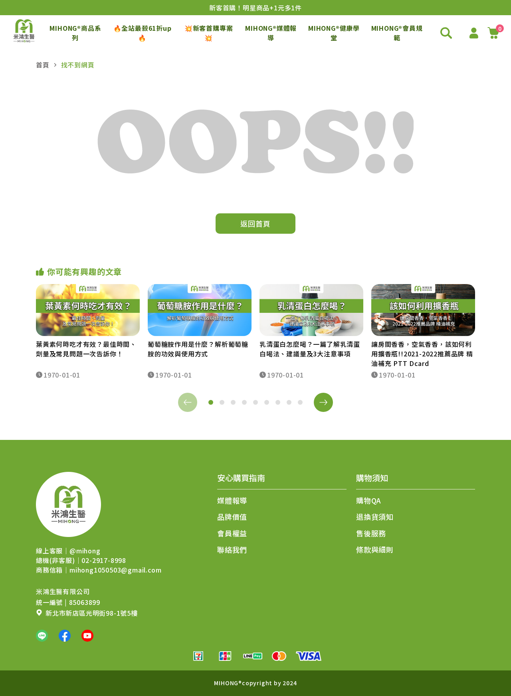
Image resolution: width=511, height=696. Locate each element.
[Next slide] (323, 402)
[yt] (87, 636)
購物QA (368, 500)
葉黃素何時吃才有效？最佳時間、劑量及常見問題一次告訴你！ (86, 348)
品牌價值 (232, 516)
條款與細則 (375, 549)
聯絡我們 (232, 549)
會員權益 (232, 533)
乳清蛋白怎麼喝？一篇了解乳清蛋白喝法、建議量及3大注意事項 (309, 348)
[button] (210, 402)
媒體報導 (232, 500)
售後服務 (371, 533)
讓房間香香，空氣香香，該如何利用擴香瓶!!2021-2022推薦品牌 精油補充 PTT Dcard (422, 353)
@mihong (85, 550)
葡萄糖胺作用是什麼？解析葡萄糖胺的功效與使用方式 (198, 348)
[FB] (65, 636)
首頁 (43, 65)
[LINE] (42, 636)
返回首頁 (255, 223)
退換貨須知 (375, 516)
